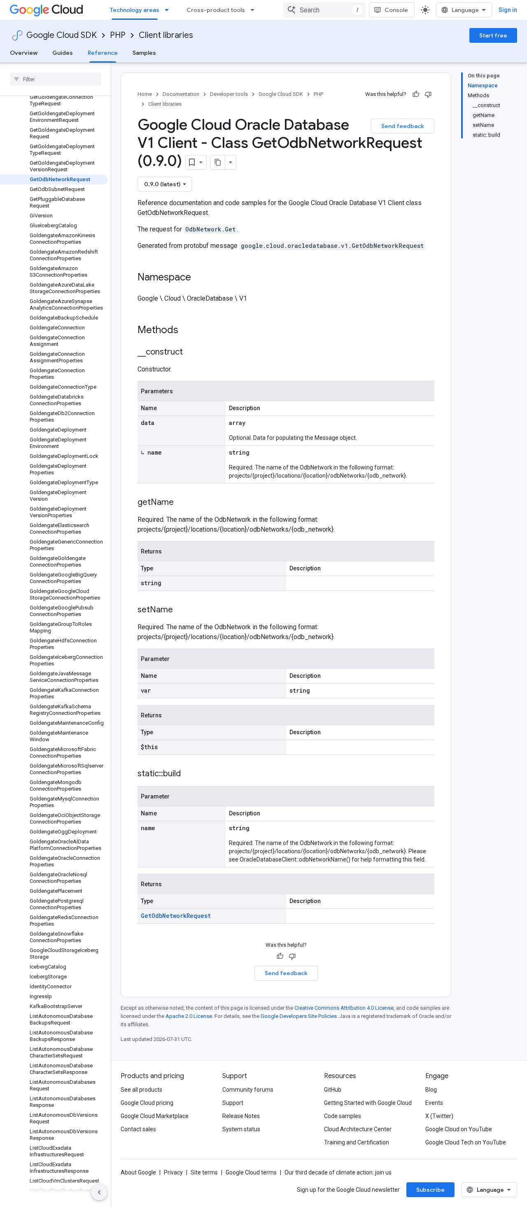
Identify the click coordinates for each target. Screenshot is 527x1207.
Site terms (204, 1172)
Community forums (247, 1089)
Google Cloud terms (251, 1172)
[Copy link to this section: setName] (181, 610)
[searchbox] (55, 79)
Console (396, 10)
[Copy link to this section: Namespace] (199, 278)
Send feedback (402, 126)
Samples (144, 52)
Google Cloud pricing (147, 1103)
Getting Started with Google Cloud (368, 1103)
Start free (493, 35)
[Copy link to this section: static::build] (189, 774)
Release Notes (241, 1116)
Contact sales (138, 1129)
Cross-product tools (216, 10)
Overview (23, 52)
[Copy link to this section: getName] (182, 503)
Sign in (508, 10)
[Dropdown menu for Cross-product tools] (255, 10)
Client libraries (166, 35)
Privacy (173, 1172)
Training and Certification (356, 1142)
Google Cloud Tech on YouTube (465, 1142)
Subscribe (430, 1189)
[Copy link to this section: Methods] (189, 331)
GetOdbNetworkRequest (176, 916)
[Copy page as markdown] (217, 162)
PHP (118, 35)
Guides (62, 52)
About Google (138, 1172)
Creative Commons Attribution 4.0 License (344, 1008)
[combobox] (324, 9)
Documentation (181, 94)
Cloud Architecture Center (358, 1129)
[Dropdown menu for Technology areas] (169, 10)
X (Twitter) (439, 1116)
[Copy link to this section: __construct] (191, 352)
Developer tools (229, 94)
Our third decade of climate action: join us (338, 1172)
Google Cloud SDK (61, 35)
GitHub (332, 1089)
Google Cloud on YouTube (458, 1129)
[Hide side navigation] (99, 1192)
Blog (431, 1089)
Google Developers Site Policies (299, 1016)
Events (434, 1103)
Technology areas (134, 10)
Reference (103, 52)
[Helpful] (416, 94)
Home (145, 94)
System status (241, 1129)
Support (232, 1103)
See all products (141, 1089)
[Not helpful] (428, 94)
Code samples (342, 1116)
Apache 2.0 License (189, 1016)
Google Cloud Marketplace (155, 1116)
